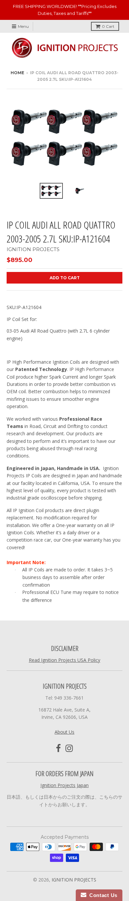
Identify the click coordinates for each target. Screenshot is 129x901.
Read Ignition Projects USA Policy (64, 660)
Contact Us (101, 895)
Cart (108, 26)
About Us (64, 732)
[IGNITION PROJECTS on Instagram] (69, 748)
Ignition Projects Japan (64, 785)
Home (17, 72)
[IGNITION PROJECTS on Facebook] (58, 748)
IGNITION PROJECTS (33, 249)
